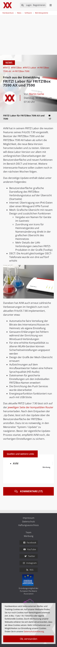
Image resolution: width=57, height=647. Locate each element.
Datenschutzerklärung (34, 631)
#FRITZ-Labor (30, 67)
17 (50, 118)
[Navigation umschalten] (2, 11)
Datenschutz (28, 521)
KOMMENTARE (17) (31, 491)
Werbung (28, 536)
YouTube (31, 549)
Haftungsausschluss (28, 525)
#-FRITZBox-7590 (20, 71)
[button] (51, 267)
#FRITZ (6, 67)
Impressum (28, 517)
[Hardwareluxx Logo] (7, 5)
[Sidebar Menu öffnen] (50, 5)
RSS (31, 569)
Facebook (31, 542)
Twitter (31, 556)
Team (28, 532)
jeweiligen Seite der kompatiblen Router (30, 407)
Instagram (31, 563)
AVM (15, 463)
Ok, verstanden (28, 638)
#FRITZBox (16, 67)
